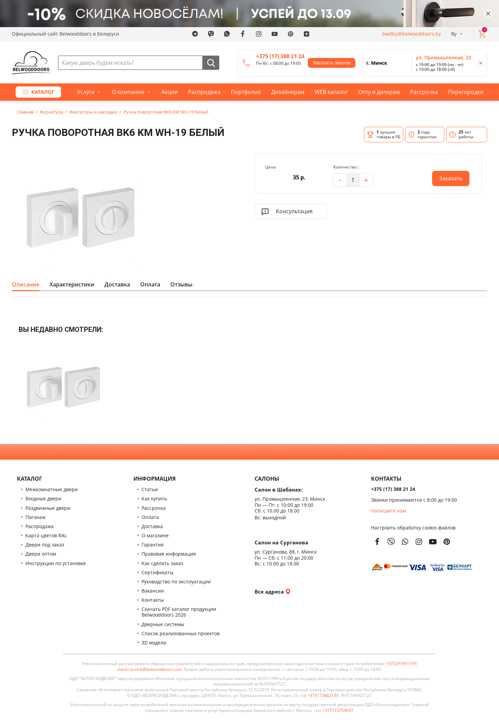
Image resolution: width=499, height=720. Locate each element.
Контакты (153, 600)
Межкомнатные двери (51, 489)
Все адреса (270, 591)
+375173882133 (323, 695)
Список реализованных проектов (181, 633)
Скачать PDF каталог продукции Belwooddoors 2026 (179, 612)
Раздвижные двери (47, 508)
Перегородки (465, 92)
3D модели (154, 642)
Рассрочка (424, 92)
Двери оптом (40, 554)
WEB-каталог (331, 92)
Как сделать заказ (162, 563)
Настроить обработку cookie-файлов (413, 528)
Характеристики (72, 284)
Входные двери (43, 498)
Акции (170, 92)
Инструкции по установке (55, 563)
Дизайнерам (287, 92)
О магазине (155, 535)
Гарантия (153, 544)
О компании (128, 92)
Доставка (117, 284)
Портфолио (246, 92)
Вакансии (153, 591)
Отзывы (181, 284)
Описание (25, 284)
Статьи (150, 489)
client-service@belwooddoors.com (149, 669)
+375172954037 (337, 710)
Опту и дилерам (379, 92)
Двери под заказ (44, 544)
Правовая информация (169, 554)
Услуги (86, 92)
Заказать (447, 176)
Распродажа (204, 92)
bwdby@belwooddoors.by (411, 34)
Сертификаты (157, 572)
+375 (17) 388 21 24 (280, 56)
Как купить (154, 498)
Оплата (150, 284)
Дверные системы (163, 624)
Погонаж (35, 517)
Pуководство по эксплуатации (176, 581)
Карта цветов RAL (46, 535)
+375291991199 (401, 663)
